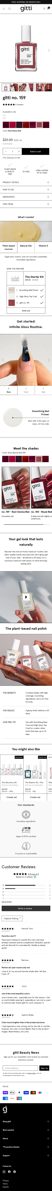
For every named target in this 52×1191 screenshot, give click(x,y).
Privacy (6, 1180)
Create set (11, 797)
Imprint (6, 1187)
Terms (5, 1184)
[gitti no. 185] (46, 125)
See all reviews (7, 902)
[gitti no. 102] (12, 125)
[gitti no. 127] (32, 125)
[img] (8, 929)
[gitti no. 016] (6, 125)
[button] (9, 104)
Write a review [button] (25, 908)
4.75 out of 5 (33, 874)
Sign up (44, 1068)
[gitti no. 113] (26, 125)
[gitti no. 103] (19, 125)
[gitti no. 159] (39, 125)
